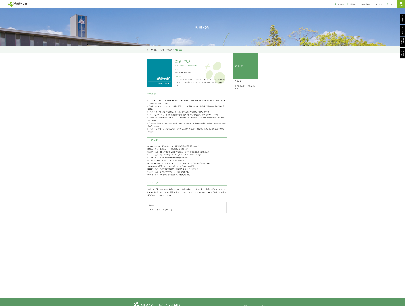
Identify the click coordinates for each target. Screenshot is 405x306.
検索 (390, 4)
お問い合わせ (365, 4)
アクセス (379, 4)
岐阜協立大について (157, 50)
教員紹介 (169, 50)
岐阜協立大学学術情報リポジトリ (245, 87)
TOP (147, 50)
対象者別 (340, 4)
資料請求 (353, 4)
